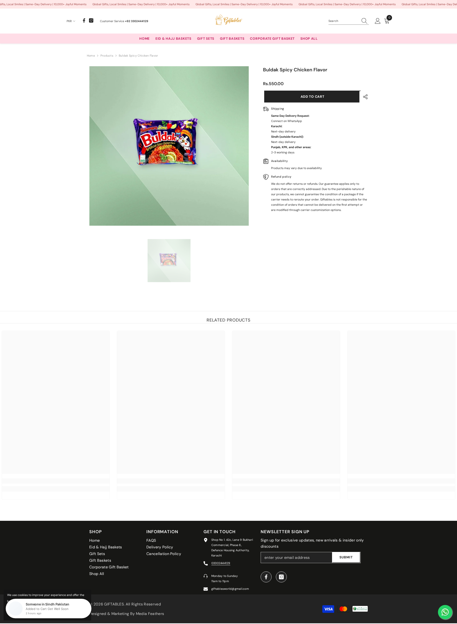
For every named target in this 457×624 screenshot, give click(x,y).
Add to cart (311, 96)
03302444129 (220, 563)
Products (106, 56)
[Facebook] (84, 20)
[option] (169, 146)
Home (91, 56)
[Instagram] (91, 20)
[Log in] (378, 21)
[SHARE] (363, 96)
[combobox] (343, 20)
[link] (55, 481)
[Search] (348, 21)
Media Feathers (150, 613)
